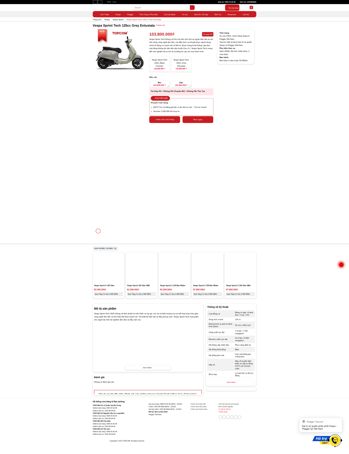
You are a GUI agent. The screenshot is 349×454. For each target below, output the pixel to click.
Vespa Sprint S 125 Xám (104, 285)
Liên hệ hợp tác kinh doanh (229, 404)
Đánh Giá (160, 25)
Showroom (232, 15)
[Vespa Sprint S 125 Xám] (108, 268)
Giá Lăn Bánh (169, 15)
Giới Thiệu (104, 15)
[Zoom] (98, 231)
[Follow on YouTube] (100, 2)
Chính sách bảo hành (199, 407)
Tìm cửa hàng (233, 8)
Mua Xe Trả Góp (201, 15)
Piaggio (130, 15)
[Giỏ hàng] (247, 7)
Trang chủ (97, 19)
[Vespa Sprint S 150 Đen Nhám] (207, 268)
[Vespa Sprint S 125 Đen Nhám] (174, 268)
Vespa (118, 15)
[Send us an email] (228, 417)
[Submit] (192, 7)
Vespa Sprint (118, 19)
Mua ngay (197, 119)
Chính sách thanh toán (199, 409)
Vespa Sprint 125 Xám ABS (138, 285)
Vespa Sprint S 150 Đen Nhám (205, 285)
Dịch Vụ (218, 15)
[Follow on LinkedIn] (235, 417)
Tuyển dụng (223, 412)
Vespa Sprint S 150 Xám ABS (238, 285)
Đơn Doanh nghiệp (226, 407)
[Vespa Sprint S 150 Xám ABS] (240, 268)
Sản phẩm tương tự (105, 248)
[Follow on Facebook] (95, 2)
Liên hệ (246, 15)
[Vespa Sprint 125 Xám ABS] (141, 268)
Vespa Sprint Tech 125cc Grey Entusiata (144, 19)
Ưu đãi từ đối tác (225, 409)
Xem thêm (147, 368)
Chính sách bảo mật (198, 404)
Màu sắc (153, 77)
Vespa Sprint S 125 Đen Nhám (172, 285)
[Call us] (232, 417)
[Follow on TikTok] (224, 417)
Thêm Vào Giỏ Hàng (165, 119)
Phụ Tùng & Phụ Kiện (149, 15)
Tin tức (185, 15)
